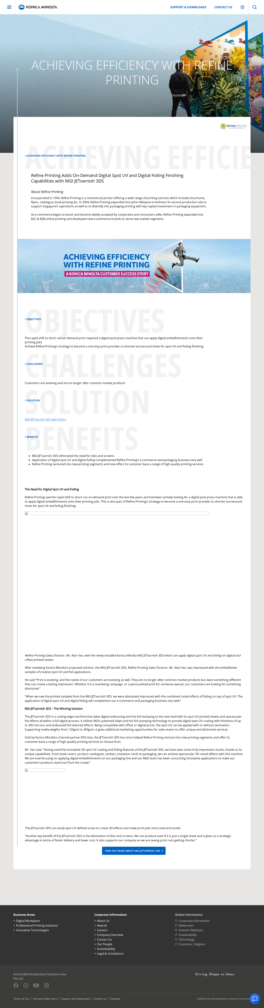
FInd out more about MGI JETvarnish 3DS (132, 850)
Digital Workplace (28, 921)
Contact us (223, 7)
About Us (103, 921)
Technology (186, 939)
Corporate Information (194, 921)
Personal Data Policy (45, 998)
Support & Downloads (188, 7)
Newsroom (186, 925)
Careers (102, 930)
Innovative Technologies (32, 930)
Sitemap (115, 998)
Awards (102, 925)
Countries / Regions (192, 944)
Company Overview (110, 935)
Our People (104, 944)
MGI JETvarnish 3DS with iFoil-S (45, 419)
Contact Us (104, 939)
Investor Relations (191, 930)
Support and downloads (75, 998)
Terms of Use (21, 998)
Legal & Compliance (110, 953)
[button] (255, 999)
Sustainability (106, 949)
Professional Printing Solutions (37, 925)
